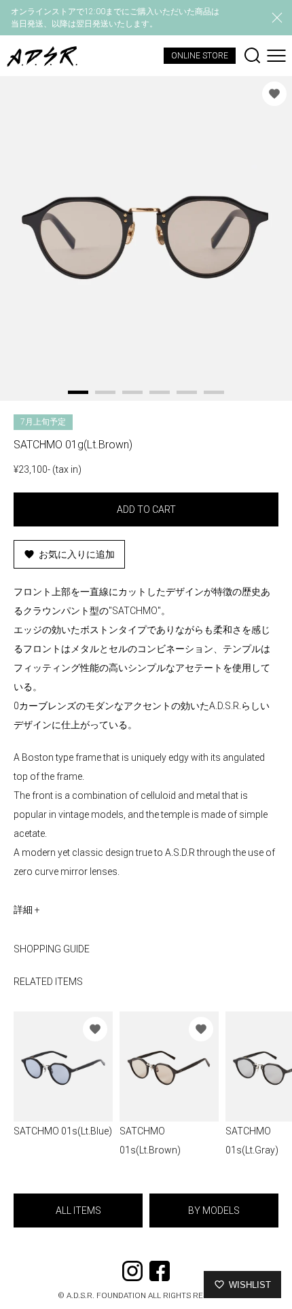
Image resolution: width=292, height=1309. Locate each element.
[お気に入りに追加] (274, 94)
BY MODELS (214, 1210)
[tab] (78, 392)
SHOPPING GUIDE (52, 949)
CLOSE (277, 17)
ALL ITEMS (78, 1210)
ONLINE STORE (199, 55)
